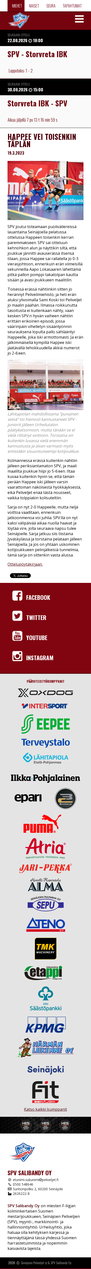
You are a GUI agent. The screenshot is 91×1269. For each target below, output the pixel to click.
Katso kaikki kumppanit (45, 1107)
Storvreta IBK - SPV (37, 103)
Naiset (33, 6)
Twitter (35, 617)
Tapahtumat (72, 6)
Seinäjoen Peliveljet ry (34, 1262)
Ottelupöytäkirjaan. (25, 564)
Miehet (16, 6)
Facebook (37, 597)
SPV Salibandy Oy (61, 1262)
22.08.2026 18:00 (25, 40)
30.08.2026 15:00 (25, 90)
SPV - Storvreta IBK (37, 53)
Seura (51, 6)
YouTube (36, 637)
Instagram (39, 657)
